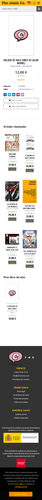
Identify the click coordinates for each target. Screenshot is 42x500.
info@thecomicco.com (21, 376)
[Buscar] (39, 9)
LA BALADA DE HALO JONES (12, 307)
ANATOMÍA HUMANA (12, 155)
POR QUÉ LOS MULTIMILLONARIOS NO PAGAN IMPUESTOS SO (29, 207)
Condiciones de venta (21, 395)
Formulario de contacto (21, 379)
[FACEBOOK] (25, 357)
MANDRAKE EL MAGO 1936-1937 (12, 248)
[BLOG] (33, 357)
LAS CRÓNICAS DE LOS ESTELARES (29, 252)
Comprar (12, 169)
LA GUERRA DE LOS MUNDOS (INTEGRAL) (12, 205)
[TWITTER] (29, 357)
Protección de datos (21, 399)
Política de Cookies (21, 402)
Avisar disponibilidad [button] (18, 106)
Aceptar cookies (21, 494)
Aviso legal (21, 391)
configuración (20, 487)
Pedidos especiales (21, 418)
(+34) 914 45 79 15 (21, 372)
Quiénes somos (21, 414)
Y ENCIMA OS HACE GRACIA (30, 156)
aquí (21, 484)
